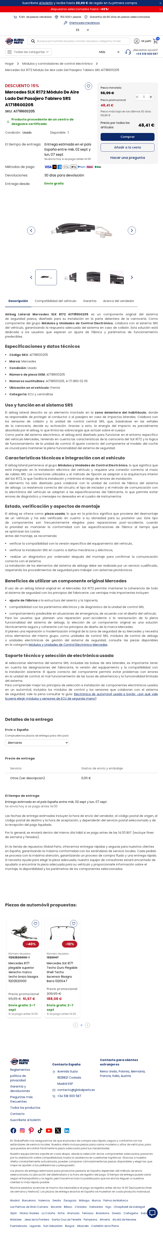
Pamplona (90, 1219)
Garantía (89, 301)
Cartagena (131, 1213)
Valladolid (96, 1207)
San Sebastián (53, 1226)
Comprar (128, 137)
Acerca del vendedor (118, 301)
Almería (105, 1219)
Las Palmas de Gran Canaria (29, 1207)
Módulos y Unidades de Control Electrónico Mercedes (68, 645)
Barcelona (29, 1200)
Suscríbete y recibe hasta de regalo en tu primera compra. (80, 3)
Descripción (18, 301)
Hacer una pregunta (127, 157)
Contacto (17, 1114)
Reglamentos (20, 1070)
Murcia (96, 1200)
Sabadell (147, 1213)
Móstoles (16, 1219)
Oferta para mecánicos (84, 23)
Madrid (15, 1200)
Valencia (44, 1200)
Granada (73, 1213)
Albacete (83, 1226)
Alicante (56, 1207)
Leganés (35, 1226)
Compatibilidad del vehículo (55, 301)
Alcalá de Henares (124, 1219)
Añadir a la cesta (127, 147)
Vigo (108, 1207)
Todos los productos (25, 1108)
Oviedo (116, 1213)
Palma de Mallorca (115, 1200)
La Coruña (48, 1213)
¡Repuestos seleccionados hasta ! (80, 9)
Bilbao (68, 1207)
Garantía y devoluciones (20, 1088)
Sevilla (56, 1200)
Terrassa (87, 1213)
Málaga (84, 1200)
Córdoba (81, 1207)
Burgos (69, 1226)
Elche (61, 1213)
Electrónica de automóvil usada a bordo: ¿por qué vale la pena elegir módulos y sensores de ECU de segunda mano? (81, 696)
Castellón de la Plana (105, 1226)
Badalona (102, 1213)
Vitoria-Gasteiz (29, 1213)
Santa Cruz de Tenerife (66, 1219)
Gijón (13, 1213)
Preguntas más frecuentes (21, 1099)
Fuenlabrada (18, 1226)
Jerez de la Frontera (36, 1219)
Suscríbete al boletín (25, 1120)
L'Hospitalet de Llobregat (129, 1207)
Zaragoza (69, 1200)
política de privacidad (18, 1078)
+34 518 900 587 (69, 1096)
